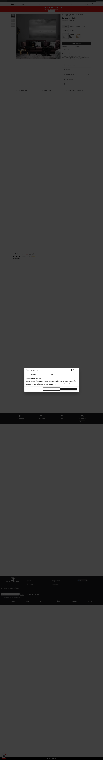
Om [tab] (69, 374)
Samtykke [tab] (33, 374)
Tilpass (50, 389)
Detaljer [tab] (51, 374)
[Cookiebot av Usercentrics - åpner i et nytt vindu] (72, 370)
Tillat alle (69, 389)
